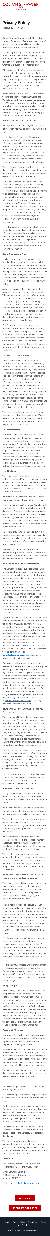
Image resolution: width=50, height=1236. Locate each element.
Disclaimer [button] (25, 1198)
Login (7, 1222)
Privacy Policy (19, 1222)
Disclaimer (33, 1222)
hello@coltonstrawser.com (15, 655)
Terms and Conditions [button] (25, 1207)
